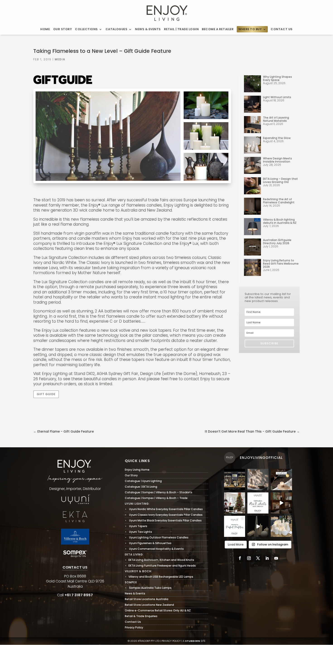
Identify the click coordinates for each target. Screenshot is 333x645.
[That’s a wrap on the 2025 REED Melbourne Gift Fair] (234, 479)
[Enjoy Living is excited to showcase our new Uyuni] (257, 479)
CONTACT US (75, 567)
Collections (86, 29)
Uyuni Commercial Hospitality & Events (154, 549)
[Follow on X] (258, 558)
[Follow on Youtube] (276, 558)
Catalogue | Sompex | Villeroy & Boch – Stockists (158, 492)
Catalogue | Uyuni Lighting (143, 481)
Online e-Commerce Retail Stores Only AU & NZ (158, 610)
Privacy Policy (134, 627)
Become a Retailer (218, 29)
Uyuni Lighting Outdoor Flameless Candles (156, 537)
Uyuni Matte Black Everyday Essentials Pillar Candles (163, 520)
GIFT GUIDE (46, 394)
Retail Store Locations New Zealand (149, 605)
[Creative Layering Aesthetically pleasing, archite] (234, 526)
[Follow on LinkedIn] (267, 558)
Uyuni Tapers (136, 526)
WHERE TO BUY (250, 29)
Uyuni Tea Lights (138, 532)
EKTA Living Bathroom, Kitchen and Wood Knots (159, 560)
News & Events (148, 29)
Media (60, 59)
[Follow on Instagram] (249, 558)
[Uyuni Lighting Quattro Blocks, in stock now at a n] (257, 526)
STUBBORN (192, 641)
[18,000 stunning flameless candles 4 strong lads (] (257, 503)
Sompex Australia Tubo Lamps (148, 588)
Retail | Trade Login (181, 29)
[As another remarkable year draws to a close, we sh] (234, 503)
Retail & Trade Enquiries (141, 616)
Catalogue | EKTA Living (141, 487)
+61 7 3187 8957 (79, 595)
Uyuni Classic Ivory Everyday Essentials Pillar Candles (164, 515)
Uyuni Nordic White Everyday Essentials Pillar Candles (164, 509)
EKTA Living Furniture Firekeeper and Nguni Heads (160, 565)
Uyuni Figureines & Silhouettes (148, 543)
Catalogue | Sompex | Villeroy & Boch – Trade (156, 498)
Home (45, 29)
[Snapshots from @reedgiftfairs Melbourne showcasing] (281, 526)
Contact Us (281, 29)
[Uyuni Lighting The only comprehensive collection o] (281, 503)
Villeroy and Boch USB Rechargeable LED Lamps (159, 577)
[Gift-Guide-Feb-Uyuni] (132, 182)
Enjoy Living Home (137, 470)
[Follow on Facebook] (240, 558)
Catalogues (116, 29)
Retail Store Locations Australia (146, 599)
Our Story (62, 29)
